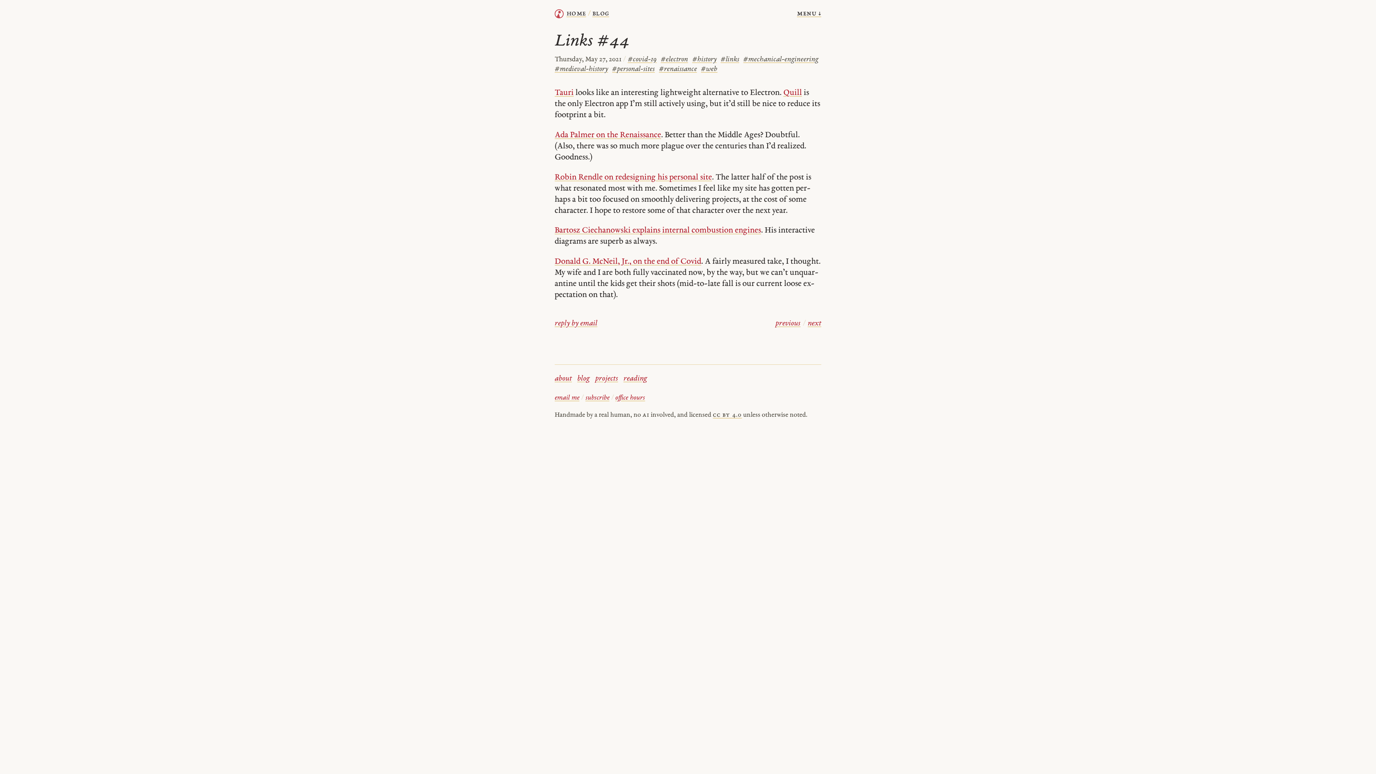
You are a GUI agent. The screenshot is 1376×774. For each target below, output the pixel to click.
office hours (630, 398)
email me (567, 398)
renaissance (678, 69)
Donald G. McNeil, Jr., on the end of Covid (628, 261)
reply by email (576, 324)
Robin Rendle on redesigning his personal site (633, 177)
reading (635, 379)
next (814, 324)
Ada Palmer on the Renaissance (608, 135)
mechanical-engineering (780, 59)
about (563, 379)
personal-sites (633, 69)
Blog (600, 14)
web (709, 69)
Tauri (564, 93)
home (576, 14)
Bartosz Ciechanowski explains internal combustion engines (658, 230)
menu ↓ (809, 14)
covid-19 (642, 59)
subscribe (598, 398)
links (730, 59)
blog (583, 379)
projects (606, 379)
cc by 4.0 (727, 415)
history (704, 59)
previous (788, 324)
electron (674, 59)
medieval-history (581, 69)
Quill (792, 93)
